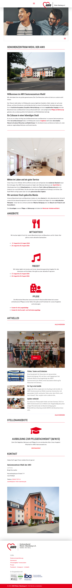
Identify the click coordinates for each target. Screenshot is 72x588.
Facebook (13, 567)
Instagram (20, 567)
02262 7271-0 (16, 479)
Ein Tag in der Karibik (36, 340)
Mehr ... (36, 357)
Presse (12, 565)
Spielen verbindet (33, 399)
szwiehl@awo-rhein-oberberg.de (16, 481)
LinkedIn (26, 567)
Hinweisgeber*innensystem (18, 562)
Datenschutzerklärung (16, 558)
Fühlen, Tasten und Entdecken (37, 371)
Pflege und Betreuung (57, 109)
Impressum (13, 560)
